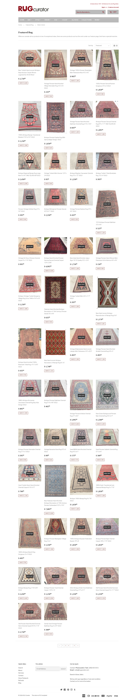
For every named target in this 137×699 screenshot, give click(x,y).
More (97, 20)
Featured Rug (29, 25)
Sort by (90, 45)
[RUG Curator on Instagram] (72, 690)
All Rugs (75, 20)
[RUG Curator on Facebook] (65, 690)
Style (37, 20)
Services (21, 673)
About (20, 670)
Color (64, 20)
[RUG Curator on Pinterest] (68, 690)
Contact (20, 675)
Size (29, 20)
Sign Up (63, 669)
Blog (19, 683)
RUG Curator (26, 695)
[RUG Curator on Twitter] (61, 690)
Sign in (103, 7)
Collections (86, 20)
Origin (47, 20)
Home (22, 20)
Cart (114, 12)
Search (20, 668)
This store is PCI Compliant (39, 695)
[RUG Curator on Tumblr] (75, 690)
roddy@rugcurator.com (81, 670)
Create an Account (113, 7)
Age (55, 20)
